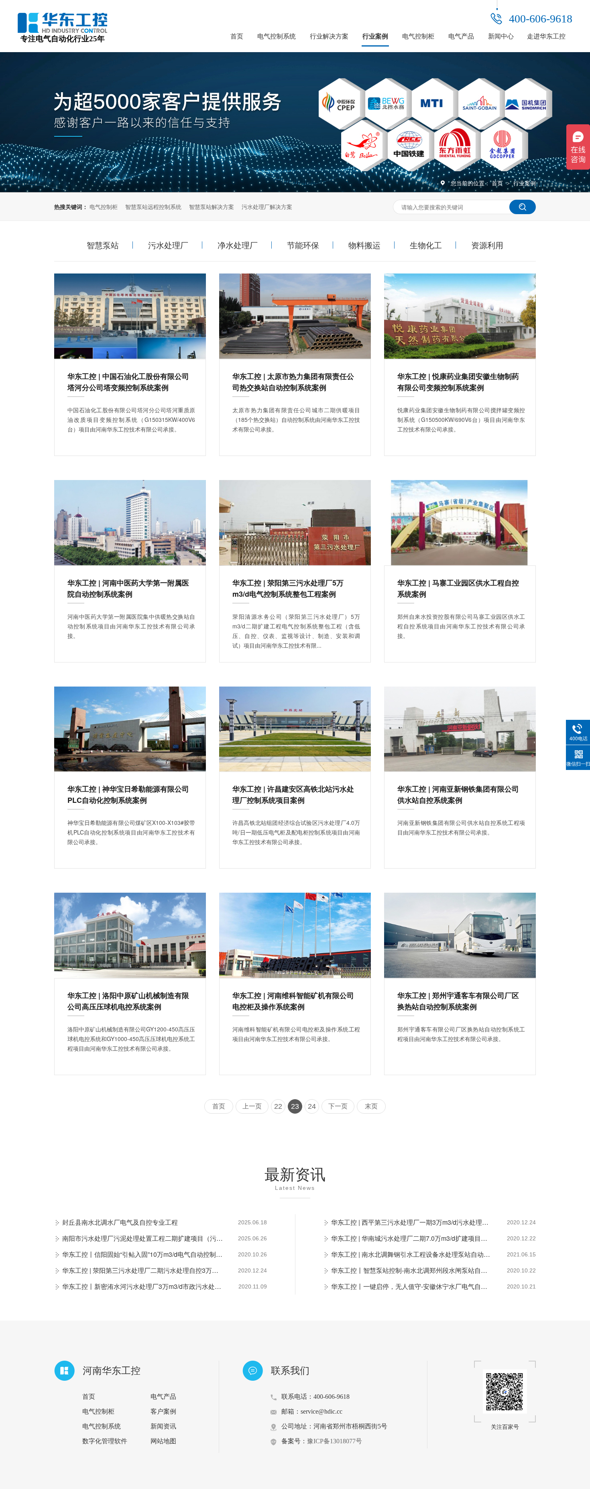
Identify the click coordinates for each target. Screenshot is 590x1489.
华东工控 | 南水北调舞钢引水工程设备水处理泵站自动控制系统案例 (411, 1254)
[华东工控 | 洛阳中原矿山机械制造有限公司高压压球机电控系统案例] (130, 935)
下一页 (338, 1106)
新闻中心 (501, 36)
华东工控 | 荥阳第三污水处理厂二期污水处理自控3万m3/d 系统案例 (142, 1270)
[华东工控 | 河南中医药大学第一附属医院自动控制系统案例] (130, 522)
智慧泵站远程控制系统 (153, 207)
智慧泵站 (103, 245)
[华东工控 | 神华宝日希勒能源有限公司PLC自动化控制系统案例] (130, 729)
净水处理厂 (238, 245)
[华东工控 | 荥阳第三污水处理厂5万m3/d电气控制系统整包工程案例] (295, 522)
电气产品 (461, 36)
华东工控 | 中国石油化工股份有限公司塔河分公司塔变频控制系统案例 (128, 382)
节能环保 (303, 245)
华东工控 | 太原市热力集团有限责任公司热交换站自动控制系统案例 (293, 382)
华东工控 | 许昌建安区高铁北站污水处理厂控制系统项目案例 (293, 794)
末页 (371, 1106)
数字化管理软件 (104, 1441)
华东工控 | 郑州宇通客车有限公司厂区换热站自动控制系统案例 (458, 1001)
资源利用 (487, 245)
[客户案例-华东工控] (62, 30)
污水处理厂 (168, 245)
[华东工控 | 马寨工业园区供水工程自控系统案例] (460, 522)
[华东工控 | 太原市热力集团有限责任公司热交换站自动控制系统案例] (295, 316)
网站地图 (163, 1441)
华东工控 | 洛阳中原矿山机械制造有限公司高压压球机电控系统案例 (128, 1001)
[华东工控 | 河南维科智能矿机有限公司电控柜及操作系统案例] (295, 935)
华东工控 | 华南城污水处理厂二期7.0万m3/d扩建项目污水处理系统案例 (411, 1238)
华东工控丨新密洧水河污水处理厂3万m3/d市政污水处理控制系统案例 (142, 1286)
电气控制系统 (276, 36)
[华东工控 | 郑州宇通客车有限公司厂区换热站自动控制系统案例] (460, 935)
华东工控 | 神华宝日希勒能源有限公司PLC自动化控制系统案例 (128, 794)
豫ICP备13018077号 (334, 1441)
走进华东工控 (546, 36)
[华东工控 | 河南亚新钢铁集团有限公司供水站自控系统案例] (460, 729)
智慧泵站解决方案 (211, 207)
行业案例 (375, 36)
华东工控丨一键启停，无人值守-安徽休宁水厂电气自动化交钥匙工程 (411, 1286)
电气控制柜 (418, 36)
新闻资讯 (163, 1426)
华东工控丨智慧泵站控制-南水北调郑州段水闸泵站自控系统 (411, 1270)
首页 (236, 36)
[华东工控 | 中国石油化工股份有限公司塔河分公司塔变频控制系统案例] (130, 316)
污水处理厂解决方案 (267, 207)
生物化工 (426, 245)
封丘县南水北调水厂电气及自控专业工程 (120, 1222)
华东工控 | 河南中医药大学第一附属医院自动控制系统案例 (128, 588)
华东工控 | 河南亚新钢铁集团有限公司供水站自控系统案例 (458, 794)
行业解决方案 (329, 36)
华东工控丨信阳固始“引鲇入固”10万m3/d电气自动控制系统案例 (142, 1254)
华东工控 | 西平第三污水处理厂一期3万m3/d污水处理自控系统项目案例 (411, 1222)
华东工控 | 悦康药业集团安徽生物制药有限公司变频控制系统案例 (458, 382)
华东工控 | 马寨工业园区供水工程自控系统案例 (458, 588)
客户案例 (163, 1411)
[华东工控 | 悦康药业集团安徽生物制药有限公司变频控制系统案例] (460, 316)
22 (278, 1106)
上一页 (252, 1106)
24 (312, 1106)
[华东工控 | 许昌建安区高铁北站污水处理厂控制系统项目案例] (295, 729)
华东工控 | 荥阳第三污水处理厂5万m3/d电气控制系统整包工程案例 (288, 588)
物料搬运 (364, 245)
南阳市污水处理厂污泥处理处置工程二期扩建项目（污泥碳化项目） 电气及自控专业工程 (142, 1238)
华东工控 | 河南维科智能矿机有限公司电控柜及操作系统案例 (293, 1001)
